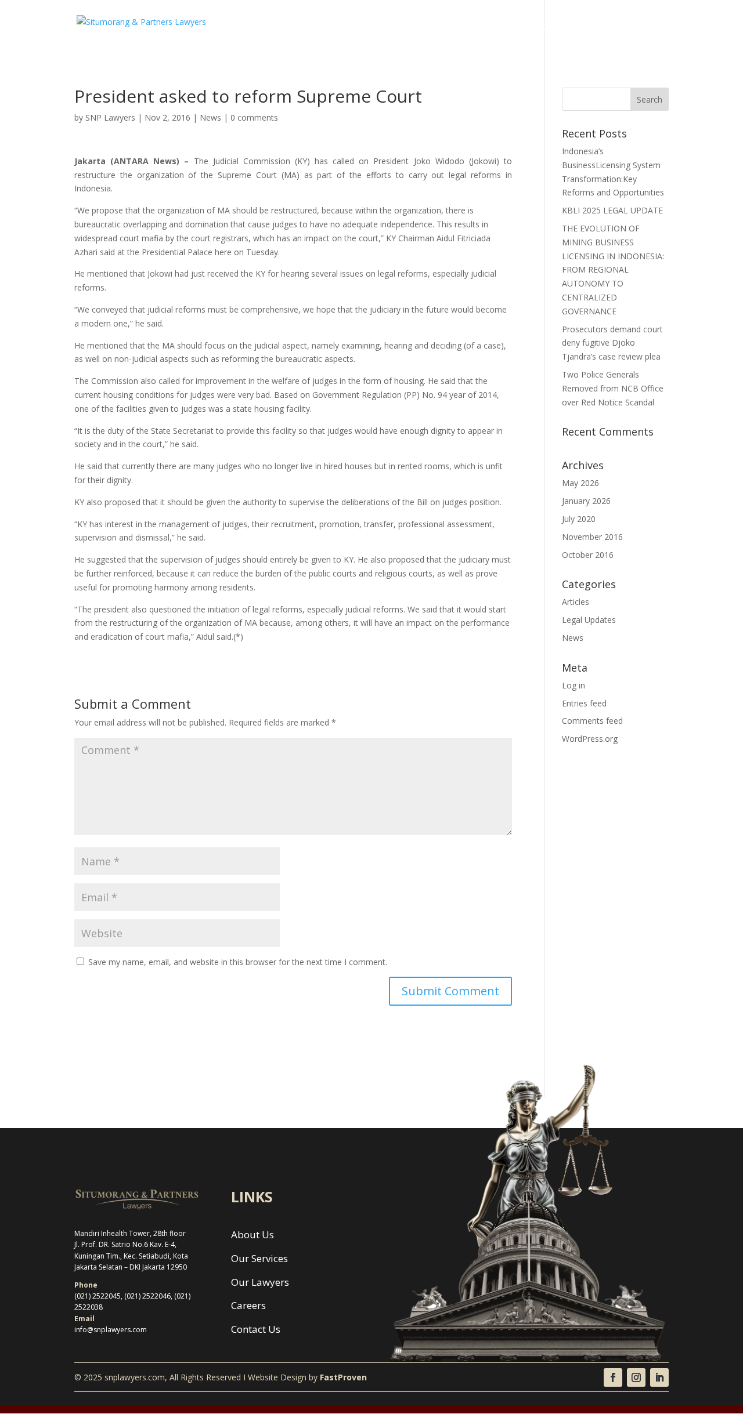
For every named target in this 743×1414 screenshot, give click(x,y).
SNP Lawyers (110, 117)
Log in (573, 685)
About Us (377, 27)
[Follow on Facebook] (613, 1377)
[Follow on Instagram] (636, 1377)
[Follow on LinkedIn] (659, 1377)
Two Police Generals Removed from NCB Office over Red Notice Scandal (612, 388)
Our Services (436, 27)
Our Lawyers (501, 27)
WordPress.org (590, 738)
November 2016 (592, 536)
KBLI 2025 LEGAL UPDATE (612, 210)
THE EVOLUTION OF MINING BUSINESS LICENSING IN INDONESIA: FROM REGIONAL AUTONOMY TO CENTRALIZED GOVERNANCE (613, 270)
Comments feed (592, 720)
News (597, 27)
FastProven (343, 1377)
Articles (575, 601)
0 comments (254, 117)
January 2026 (586, 500)
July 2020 (579, 518)
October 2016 (588, 554)
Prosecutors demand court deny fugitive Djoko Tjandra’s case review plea (612, 343)
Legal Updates (589, 619)
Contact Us (646, 27)
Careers (556, 27)
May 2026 (580, 482)
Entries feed (584, 703)
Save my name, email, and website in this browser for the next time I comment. (237, 961)
